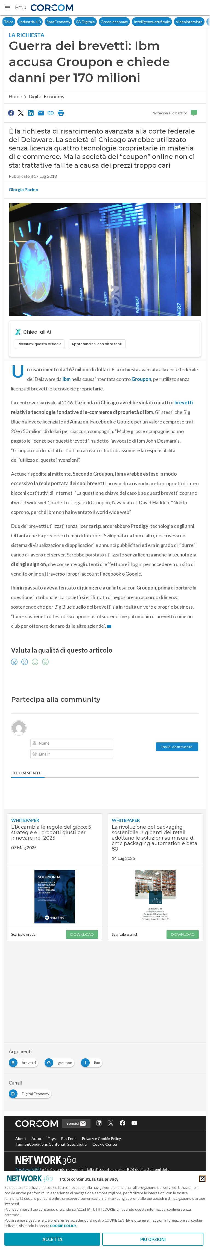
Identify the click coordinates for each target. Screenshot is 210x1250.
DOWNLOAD (82, 934)
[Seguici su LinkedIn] (99, 1123)
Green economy (99, 21)
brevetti (183, 402)
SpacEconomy (43, 21)
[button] (15, 7)
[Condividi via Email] (40, 112)
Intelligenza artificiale (136, 21)
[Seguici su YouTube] (134, 1123)
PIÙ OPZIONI (153, 1239)
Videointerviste (174, 21)
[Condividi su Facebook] (11, 112)
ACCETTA (52, 1239)
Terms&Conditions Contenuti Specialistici (51, 1144)
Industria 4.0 (14, 21)
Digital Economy (47, 96)
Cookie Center (105, 1144)
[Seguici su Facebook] (122, 1123)
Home (15, 96)
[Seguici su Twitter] (110, 1123)
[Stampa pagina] (60, 112)
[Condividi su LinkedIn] (31, 112)
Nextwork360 (28, 1169)
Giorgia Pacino (23, 189)
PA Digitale (70, 21)
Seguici (73, 1123)
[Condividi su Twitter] (20, 112)
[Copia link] (50, 112)
